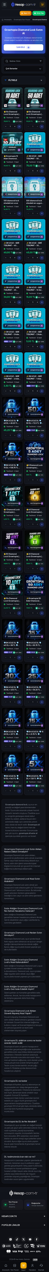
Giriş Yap (40, 13)
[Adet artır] (14, 126)
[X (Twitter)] (23, 1239)
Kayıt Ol (27, 13)
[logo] (23, 1193)
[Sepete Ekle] (19, 126)
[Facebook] (36, 1239)
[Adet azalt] (5, 126)
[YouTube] (30, 1239)
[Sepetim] (42, 4)
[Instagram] (10, 1239)
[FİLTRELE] (41, 61)
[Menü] (4, 4)
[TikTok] (17, 1239)
